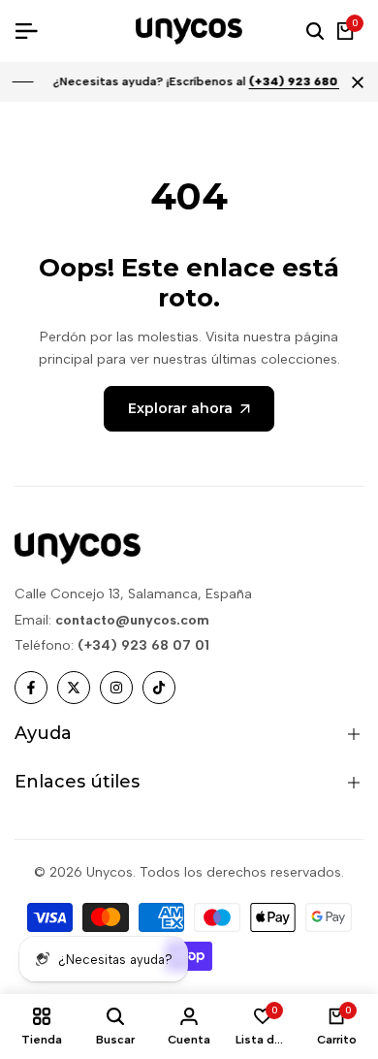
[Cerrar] (353, 82)
